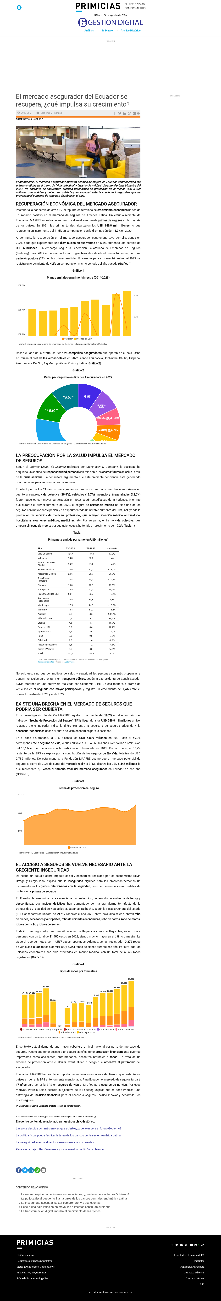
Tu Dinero (107, 31)
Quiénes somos (25, 1255)
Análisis (89, 31)
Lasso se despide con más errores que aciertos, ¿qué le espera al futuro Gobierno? (68, 1129)
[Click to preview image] (78, 152)
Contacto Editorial (194, 1272)
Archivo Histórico (131, 31)
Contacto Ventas (195, 1278)
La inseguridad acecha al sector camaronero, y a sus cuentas (55, 1142)
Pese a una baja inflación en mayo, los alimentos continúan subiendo (60, 1149)
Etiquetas (199, 1261)
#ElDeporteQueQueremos (31, 1272)
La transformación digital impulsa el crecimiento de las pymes (60, 1211)
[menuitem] (93, 30)
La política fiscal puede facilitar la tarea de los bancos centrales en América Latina (68, 1136)
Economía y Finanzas (51, 113)
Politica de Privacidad (192, 1267)
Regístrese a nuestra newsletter (34, 1261)
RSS (202, 1284)
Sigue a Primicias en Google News (36, 1267)
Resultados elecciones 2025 (189, 1255)
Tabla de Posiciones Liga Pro (33, 1278)
